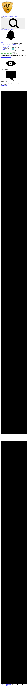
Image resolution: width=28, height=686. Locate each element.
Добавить (14, 684)
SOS (4, 49)
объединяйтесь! (13, 15)
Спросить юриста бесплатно (7, 29)
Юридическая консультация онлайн (9, 16)
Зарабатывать (4, 85)
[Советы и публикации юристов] (7, 13)
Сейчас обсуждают (7, 46)
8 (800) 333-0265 (16, 44)
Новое (6, 47)
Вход (2, 42)
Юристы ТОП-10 (7, 44)
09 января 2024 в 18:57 (6, 57)
